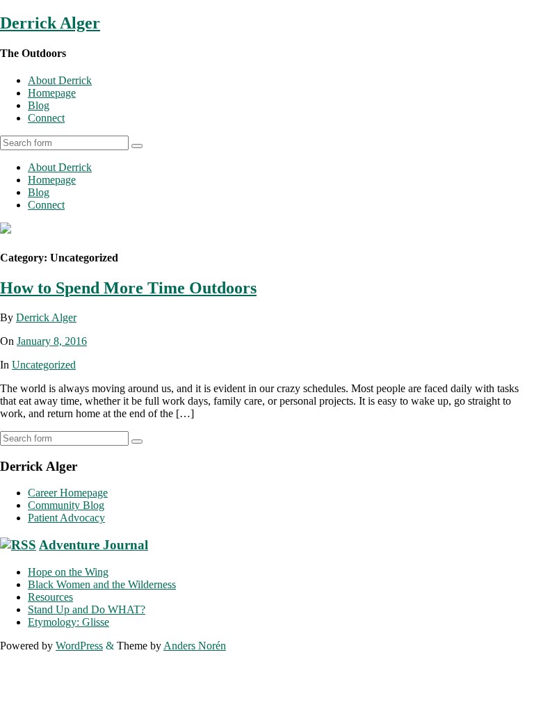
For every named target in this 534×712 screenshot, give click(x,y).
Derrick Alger (50, 23)
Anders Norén (194, 646)
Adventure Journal (93, 544)
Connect (46, 118)
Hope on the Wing (68, 572)
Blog (38, 105)
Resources (50, 597)
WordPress (79, 646)
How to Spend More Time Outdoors (128, 288)
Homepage (52, 93)
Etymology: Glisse (68, 622)
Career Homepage (68, 493)
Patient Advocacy (66, 518)
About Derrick (60, 80)
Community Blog (66, 505)
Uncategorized (44, 365)
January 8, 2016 (52, 341)
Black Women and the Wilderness (102, 584)
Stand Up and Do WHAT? (86, 609)
